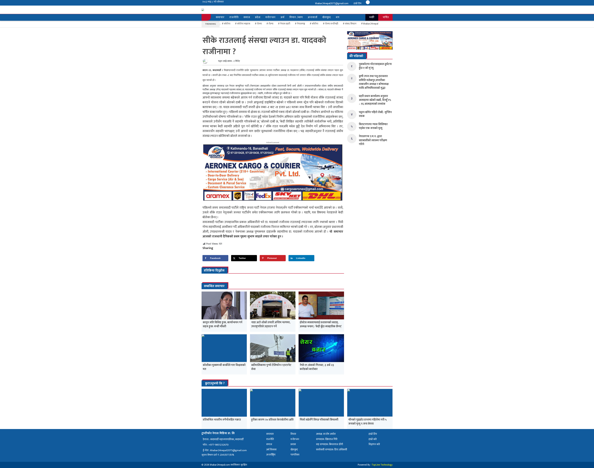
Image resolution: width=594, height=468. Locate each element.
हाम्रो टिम (357, 3)
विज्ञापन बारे (374, 444)
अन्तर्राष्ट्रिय (270, 455)
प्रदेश (257, 17)
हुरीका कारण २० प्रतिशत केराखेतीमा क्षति (272, 419)
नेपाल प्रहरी (285, 24)
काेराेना (227, 24)
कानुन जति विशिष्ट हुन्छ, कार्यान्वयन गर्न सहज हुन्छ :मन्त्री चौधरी (222, 324)
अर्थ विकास (271, 449)
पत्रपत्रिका (295, 455)
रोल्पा (271, 24)
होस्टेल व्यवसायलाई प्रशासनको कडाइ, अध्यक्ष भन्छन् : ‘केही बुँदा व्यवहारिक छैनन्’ (321, 324)
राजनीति (234, 17)
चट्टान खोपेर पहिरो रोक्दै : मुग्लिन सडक (375, 114)
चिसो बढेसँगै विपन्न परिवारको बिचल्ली (319, 419)
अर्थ (282, 17)
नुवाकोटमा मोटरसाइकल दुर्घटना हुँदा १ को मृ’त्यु (375, 66)
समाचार (220, 17)
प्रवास (293, 444)
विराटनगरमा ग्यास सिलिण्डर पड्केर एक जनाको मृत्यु (373, 126)
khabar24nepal (370, 24)
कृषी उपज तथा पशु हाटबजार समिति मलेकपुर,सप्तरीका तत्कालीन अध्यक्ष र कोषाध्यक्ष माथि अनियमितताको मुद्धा (374, 82)
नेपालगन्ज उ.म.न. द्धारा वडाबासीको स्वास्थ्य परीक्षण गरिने (373, 140)
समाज (246, 17)
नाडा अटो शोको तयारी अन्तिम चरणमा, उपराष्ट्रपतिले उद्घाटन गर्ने (270, 324)
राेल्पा (259, 24)
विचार (293, 434)
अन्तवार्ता (312, 17)
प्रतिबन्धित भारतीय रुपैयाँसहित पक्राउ (222, 419)
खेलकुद (326, 17)
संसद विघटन (350, 24)
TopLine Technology (382, 465)
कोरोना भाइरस (243, 24)
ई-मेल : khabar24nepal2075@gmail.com (225, 450)
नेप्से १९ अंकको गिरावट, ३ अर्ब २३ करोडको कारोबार (317, 367)
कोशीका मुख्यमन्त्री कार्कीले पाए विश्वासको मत (224, 367)
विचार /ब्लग (296, 17)
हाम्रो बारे (373, 439)
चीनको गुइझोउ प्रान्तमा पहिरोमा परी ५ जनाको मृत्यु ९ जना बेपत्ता (367, 421)
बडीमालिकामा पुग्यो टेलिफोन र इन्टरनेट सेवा (271, 367)
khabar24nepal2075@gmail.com (331, 3)
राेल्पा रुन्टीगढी (331, 24)
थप (337, 17)
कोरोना (315, 24)
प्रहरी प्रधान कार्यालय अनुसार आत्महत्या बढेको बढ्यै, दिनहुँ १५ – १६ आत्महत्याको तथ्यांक (375, 100)
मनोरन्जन (270, 17)
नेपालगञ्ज (301, 24)
